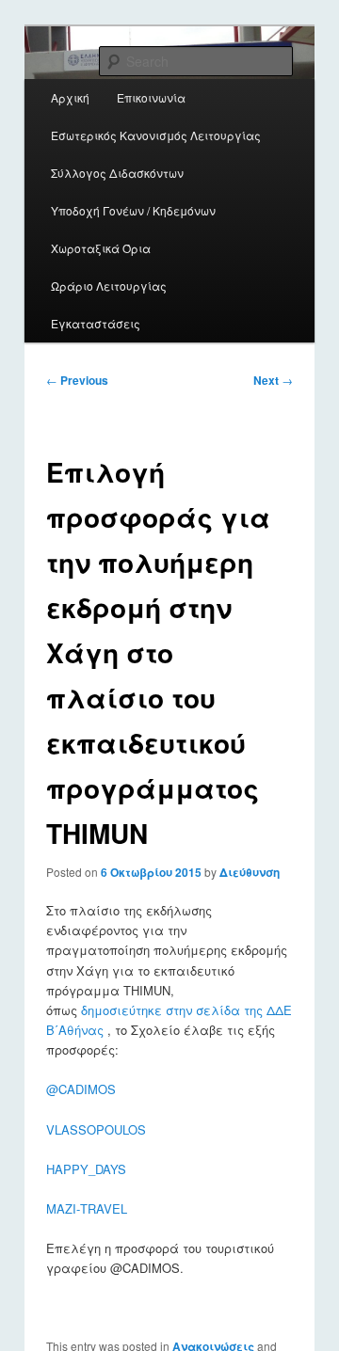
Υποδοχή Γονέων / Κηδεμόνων (133, 210)
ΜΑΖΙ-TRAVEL (86, 1208)
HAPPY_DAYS (86, 1169)
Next (273, 380)
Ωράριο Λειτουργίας (109, 286)
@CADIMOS (81, 1089)
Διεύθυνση (249, 872)
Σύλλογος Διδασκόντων (117, 173)
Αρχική (70, 97)
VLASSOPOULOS (96, 1129)
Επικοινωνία (151, 97)
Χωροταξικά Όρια (101, 248)
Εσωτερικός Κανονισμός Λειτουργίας (156, 135)
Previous (77, 380)
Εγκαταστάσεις (95, 323)
